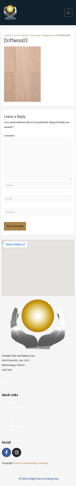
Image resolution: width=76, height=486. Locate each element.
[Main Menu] (68, 13)
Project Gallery (17, 412)
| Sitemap (42, 463)
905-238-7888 (10, 382)
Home (12, 402)
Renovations (16, 426)
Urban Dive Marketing (25, 463)
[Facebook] (6, 452)
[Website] (38, 212)
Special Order (16, 416)
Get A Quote (16, 430)
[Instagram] (16, 452)
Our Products (16, 407)
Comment (9, 135)
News (12, 421)
